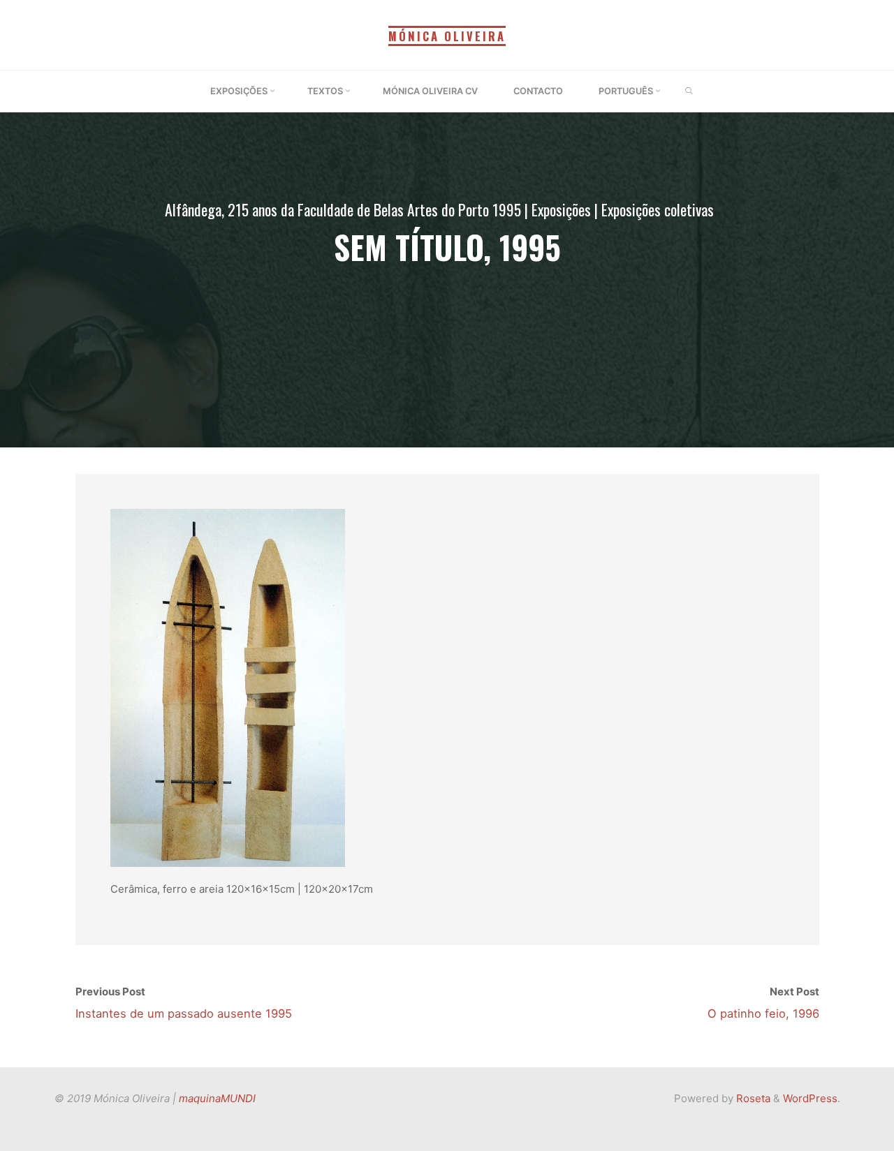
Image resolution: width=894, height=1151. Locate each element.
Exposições (561, 209)
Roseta (751, 1098)
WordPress (810, 1098)
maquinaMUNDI (217, 1098)
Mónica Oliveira (447, 36)
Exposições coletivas (657, 209)
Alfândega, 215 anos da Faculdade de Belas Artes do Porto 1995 (343, 209)
